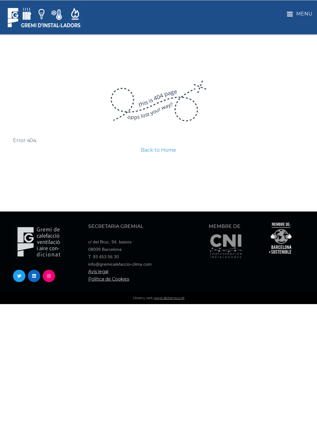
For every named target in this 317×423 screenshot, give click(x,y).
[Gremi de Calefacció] (44, 17)
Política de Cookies (108, 279)
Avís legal (98, 271)
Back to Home (158, 150)
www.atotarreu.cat (169, 298)
